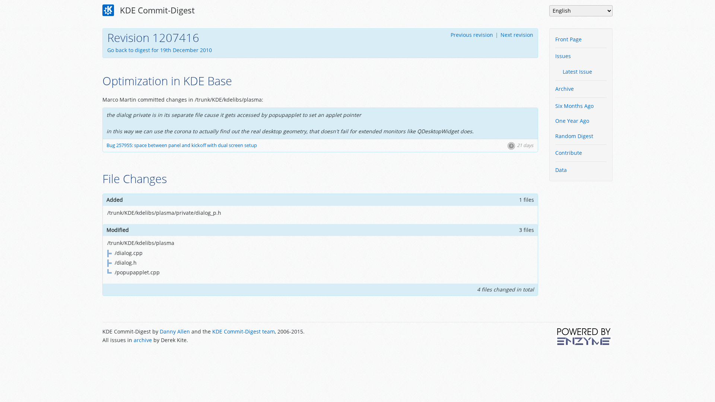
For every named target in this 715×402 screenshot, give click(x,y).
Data (561, 169)
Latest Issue (577, 71)
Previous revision (472, 34)
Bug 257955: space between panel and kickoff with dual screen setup (182, 145)
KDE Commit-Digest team (243, 331)
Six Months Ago (574, 105)
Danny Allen (175, 331)
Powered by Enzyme (584, 336)
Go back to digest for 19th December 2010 (159, 50)
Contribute (568, 152)
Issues (563, 56)
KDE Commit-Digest (156, 10)
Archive (564, 88)
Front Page (568, 39)
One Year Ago (572, 120)
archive (143, 340)
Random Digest (574, 136)
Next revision (516, 34)
